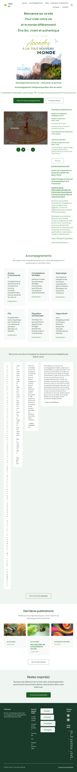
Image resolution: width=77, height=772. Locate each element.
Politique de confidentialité (65, 767)
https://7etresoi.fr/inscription (62, 238)
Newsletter (48, 723)
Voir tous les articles (38, 662)
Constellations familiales (62, 641)
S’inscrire (57, 161)
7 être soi (10, 5)
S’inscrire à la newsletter (38, 695)
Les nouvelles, (15, 128)
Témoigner (48, 730)
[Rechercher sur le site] (71, 5)
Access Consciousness (71, 743)
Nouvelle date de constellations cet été (37, 646)
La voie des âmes (71, 755)
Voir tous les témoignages (38, 596)
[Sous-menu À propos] (60, 7)
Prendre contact (54, 100)
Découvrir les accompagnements (28, 100)
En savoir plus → (12, 301)
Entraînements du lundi (60, 166)
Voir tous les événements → (60, 242)
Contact (47, 711)
